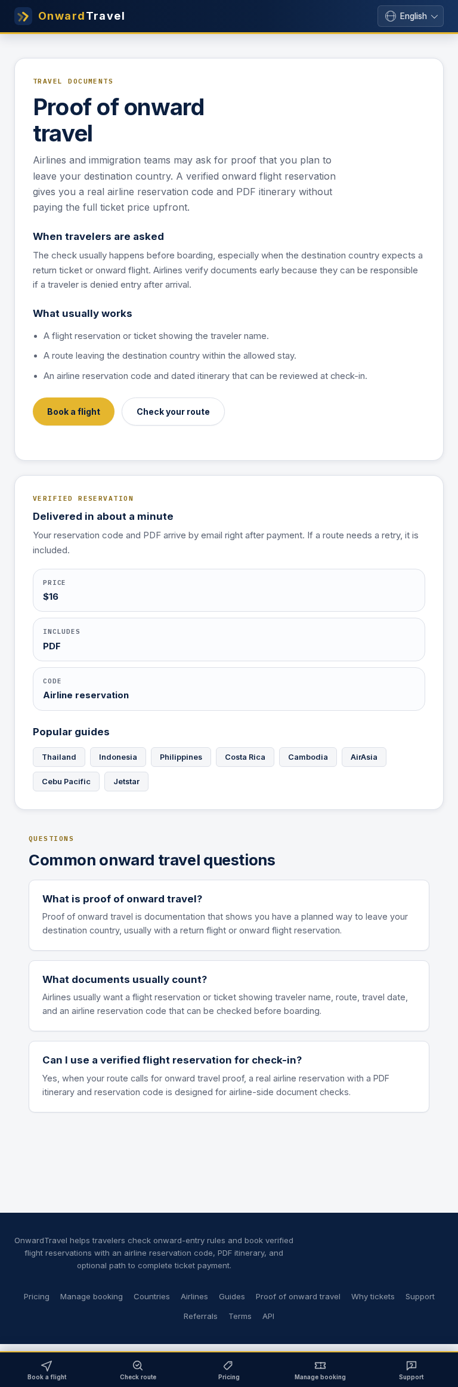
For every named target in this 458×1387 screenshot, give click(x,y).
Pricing (36, 1296)
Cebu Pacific (66, 781)
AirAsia (364, 757)
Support (420, 1296)
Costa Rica (245, 757)
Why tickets (373, 1296)
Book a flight (73, 411)
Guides (232, 1296)
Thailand (59, 757)
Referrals (201, 1316)
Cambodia (308, 757)
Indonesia (118, 757)
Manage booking (91, 1296)
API (268, 1316)
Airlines (194, 1296)
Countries (152, 1296)
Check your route (173, 411)
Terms (240, 1316)
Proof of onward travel (298, 1296)
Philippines (181, 757)
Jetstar (126, 781)
